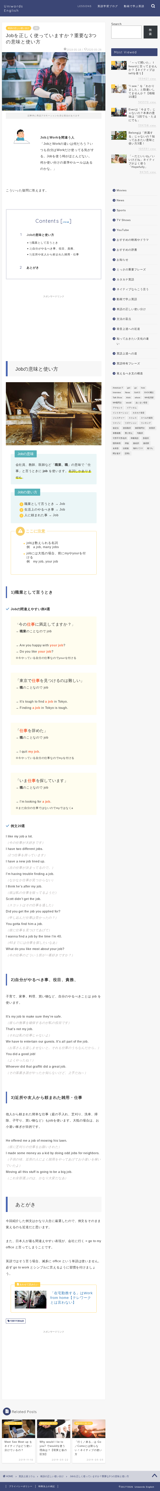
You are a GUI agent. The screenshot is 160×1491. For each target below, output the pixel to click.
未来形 (116, 448)
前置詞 (152, 428)
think (128, 397)
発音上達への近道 (128, 328)
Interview (117, 392)
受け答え (129, 433)
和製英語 (135, 438)
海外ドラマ (138, 448)
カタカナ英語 (125, 279)
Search (116, 24)
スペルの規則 (147, 418)
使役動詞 (127, 428)
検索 (150, 32)
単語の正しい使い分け (18, 28)
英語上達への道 (127, 353)
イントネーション (120, 413)
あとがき (33, 267)
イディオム (132, 408)
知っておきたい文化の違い (133, 341)
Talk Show (117, 397)
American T (118, 388)
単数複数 (117, 433)
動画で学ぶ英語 (127, 299)
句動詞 (140, 433)
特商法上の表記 (46, 1486)
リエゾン (117, 423)
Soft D (137, 392)
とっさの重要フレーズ (131, 269)
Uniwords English (13, 8)
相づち (150, 448)
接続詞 (136, 443)
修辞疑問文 (140, 428)
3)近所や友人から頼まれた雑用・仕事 (54, 254)
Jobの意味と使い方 (40, 235)
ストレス (133, 418)
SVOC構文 (149, 392)
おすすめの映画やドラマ (133, 239)
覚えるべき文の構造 (130, 373)
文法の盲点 (124, 319)
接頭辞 (146, 443)
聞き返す (117, 453)
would (128, 403)
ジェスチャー (118, 418)
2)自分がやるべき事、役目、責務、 (52, 248)
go (135, 388)
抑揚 (127, 443)
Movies (122, 190)
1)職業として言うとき (43, 242)
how (143, 388)
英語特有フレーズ (128, 363)
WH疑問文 (117, 403)
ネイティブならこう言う (133, 289)
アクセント (118, 408)
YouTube (123, 230)
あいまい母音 (141, 403)
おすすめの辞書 (127, 249)
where (137, 397)
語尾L (127, 453)
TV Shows (124, 220)
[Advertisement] (53, 324)
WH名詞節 (149, 397)
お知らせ (122, 259)
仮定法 (116, 428)
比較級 (126, 448)
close (66, 221)
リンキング (146, 423)
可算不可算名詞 (17, 1321)
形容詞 (146, 438)
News (120, 200)
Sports (121, 210)
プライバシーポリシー (20, 1486)
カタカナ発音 (138, 413)
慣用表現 (117, 443)
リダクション (131, 423)
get (128, 388)
